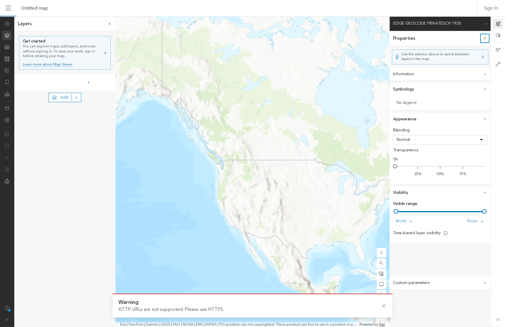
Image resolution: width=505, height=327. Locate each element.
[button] (381, 263)
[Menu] (8, 8)
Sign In (491, 8)
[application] (252, 171)
